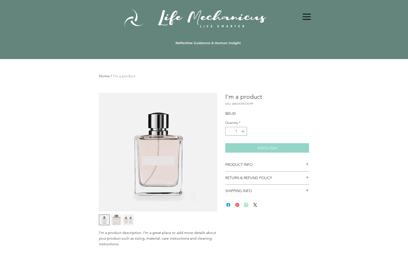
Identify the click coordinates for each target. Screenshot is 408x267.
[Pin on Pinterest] (237, 205)
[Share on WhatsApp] (246, 205)
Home (104, 76)
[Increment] (243, 131)
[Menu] (307, 17)
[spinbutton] (236, 131)
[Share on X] (255, 205)
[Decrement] (229, 131)
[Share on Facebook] (228, 205)
